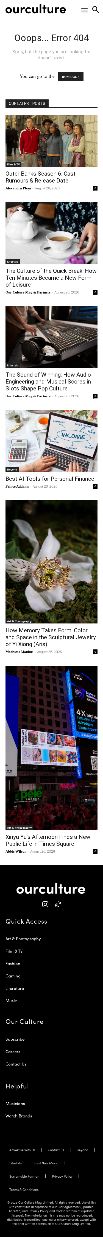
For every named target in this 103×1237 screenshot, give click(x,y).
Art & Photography (19, 621)
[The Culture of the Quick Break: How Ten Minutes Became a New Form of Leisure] (51, 233)
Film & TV (13, 164)
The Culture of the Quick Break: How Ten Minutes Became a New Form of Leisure (51, 278)
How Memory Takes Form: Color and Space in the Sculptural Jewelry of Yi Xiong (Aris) (50, 637)
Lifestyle (12, 261)
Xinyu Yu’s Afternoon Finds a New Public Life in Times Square (47, 840)
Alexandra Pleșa (18, 188)
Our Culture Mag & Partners (28, 292)
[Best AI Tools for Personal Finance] (51, 441)
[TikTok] (57, 904)
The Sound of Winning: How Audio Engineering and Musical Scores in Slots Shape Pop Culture (48, 381)
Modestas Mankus (19, 652)
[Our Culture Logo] (35, 9)
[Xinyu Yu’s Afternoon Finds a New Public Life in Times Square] (51, 748)
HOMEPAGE (70, 77)
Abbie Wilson (15, 851)
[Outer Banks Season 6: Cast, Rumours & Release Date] (51, 141)
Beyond (12, 469)
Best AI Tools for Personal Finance (49, 478)
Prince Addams (17, 486)
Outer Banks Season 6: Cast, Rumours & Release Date (41, 177)
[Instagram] (45, 904)
